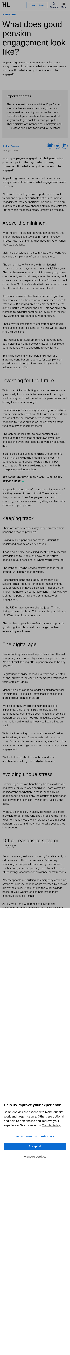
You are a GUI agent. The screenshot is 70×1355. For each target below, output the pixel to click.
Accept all (35, 1146)
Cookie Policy (51, 1125)
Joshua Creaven (10, 146)
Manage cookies (35, 1156)
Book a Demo (37, 5)
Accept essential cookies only (35, 1136)
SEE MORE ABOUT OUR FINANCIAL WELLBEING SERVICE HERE (32, 479)
